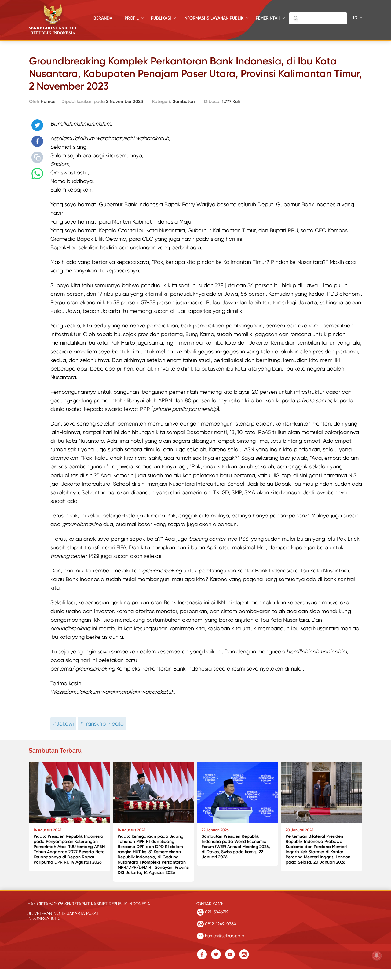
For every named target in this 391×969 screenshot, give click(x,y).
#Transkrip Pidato (102, 723)
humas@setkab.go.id (224, 935)
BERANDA (102, 18)
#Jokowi (63, 723)
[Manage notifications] (377, 955)
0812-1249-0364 (220, 923)
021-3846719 (216, 911)
